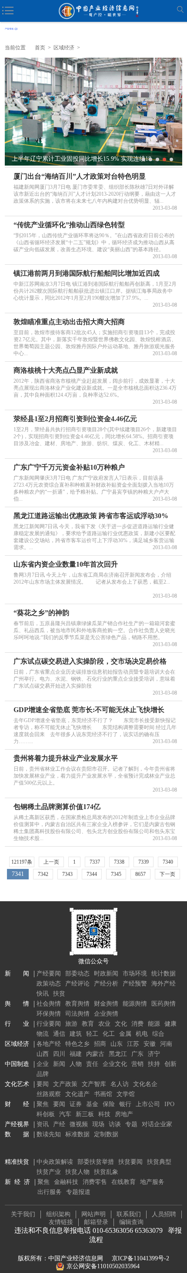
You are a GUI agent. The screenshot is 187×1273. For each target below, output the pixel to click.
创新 (170, 1064)
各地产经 (49, 1044)
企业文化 (115, 1064)
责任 (92, 1064)
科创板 (46, 1114)
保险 (109, 1104)
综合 (158, 1034)
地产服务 (152, 1182)
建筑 (76, 1034)
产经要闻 (49, 973)
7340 (168, 862)
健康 (170, 1023)
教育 (88, 1023)
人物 (76, 1064)
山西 (43, 1054)
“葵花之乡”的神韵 (41, 612)
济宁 (154, 1054)
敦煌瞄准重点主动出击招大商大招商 (69, 321)
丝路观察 (49, 1094)
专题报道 (78, 1192)
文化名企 (145, 1084)
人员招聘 (164, 1214)
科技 (104, 1114)
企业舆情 (106, 1013)
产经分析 (106, 983)
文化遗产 (77, 1094)
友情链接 (61, 1222)
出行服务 (49, 1192)
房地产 (124, 1114)
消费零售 (95, 1182)
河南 (166, 1044)
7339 (143, 862)
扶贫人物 (77, 1172)
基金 (92, 1104)
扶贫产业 (49, 1172)
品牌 (43, 1074)
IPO (169, 1104)
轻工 (92, 1034)
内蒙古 (95, 1054)
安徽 (150, 1044)
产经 (59, 1124)
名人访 (119, 1084)
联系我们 (129, 1214)
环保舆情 (49, 1013)
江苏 (133, 1044)
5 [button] (171, 159)
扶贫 (59, 993)
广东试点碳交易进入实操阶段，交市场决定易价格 (90, 661)
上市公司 (148, 1104)
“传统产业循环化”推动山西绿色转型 (69, 224)
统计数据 (163, 973)
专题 (131, 1124)
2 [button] (150, 159)
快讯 (43, 993)
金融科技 (66, 1182)
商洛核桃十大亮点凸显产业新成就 (65, 370)
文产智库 (94, 1084)
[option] (94, 112)
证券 (76, 1104)
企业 (43, 1064)
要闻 (43, 1084)
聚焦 (43, 1104)
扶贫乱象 (106, 1172)
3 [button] (157, 159)
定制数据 (106, 1134)
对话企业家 (157, 1124)
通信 (59, 1034)
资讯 (43, 1124)
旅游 (71, 1023)
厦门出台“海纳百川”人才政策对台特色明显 (79, 176)
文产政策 (65, 1084)
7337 (95, 862)
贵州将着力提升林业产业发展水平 (65, 758)
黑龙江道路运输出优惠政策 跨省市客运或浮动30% (90, 515)
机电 (142, 1034)
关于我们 (23, 1214)
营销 (137, 1064)
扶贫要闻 (130, 1162)
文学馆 (126, 1094)
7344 (92, 874)
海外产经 (163, 983)
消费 (137, 1023)
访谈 (115, 1124)
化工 (109, 1034)
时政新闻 (106, 973)
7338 (119, 862)
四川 (59, 1054)
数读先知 (49, 1134)
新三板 (85, 1114)
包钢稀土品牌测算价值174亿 (56, 806)
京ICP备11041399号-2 (140, 1258)
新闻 (59, 1064)
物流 (43, 1034)
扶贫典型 (159, 1162)
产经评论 (77, 983)
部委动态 (77, 973)
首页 (40, 48)
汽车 (65, 1114)
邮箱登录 (96, 1222)
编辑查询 (131, 1222)
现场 (98, 1124)
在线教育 (123, 1182)
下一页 (167, 874)
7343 (67, 874)
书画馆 (103, 1094)
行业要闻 (49, 1023)
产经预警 (135, 983)
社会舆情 (49, 1003)
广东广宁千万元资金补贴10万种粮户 (69, 467)
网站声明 (93, 1214)
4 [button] (164, 159)
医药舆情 (163, 1003)
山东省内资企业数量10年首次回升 (65, 564)
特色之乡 (77, 1044)
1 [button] (143, 159)
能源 (154, 1023)
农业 (104, 1023)
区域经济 (63, 48)
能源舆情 (135, 1003)
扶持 (154, 1064)
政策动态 (49, 983)
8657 (140, 874)
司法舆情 (77, 1013)
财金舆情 (106, 1003)
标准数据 (77, 1134)
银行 (125, 1104)
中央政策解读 (55, 1162)
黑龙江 (118, 1054)
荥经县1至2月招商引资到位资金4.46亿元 (75, 418)
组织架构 (58, 1214)
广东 (137, 1054)
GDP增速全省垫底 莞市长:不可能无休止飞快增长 (88, 709)
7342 (43, 874)
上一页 (51, 862)
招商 (100, 1044)
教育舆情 (77, 1003)
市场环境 (135, 973)
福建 (76, 1054)
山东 (116, 1044)
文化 (121, 1023)
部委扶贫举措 (95, 1162)
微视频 (79, 1124)
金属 (125, 1034)
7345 (116, 874)
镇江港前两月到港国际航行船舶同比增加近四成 (86, 273)
